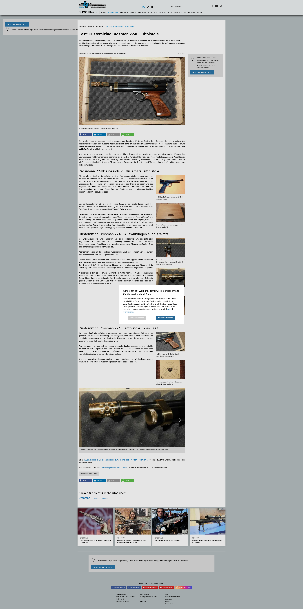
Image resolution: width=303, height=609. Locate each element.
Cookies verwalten (137, 318)
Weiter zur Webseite (165, 318)
